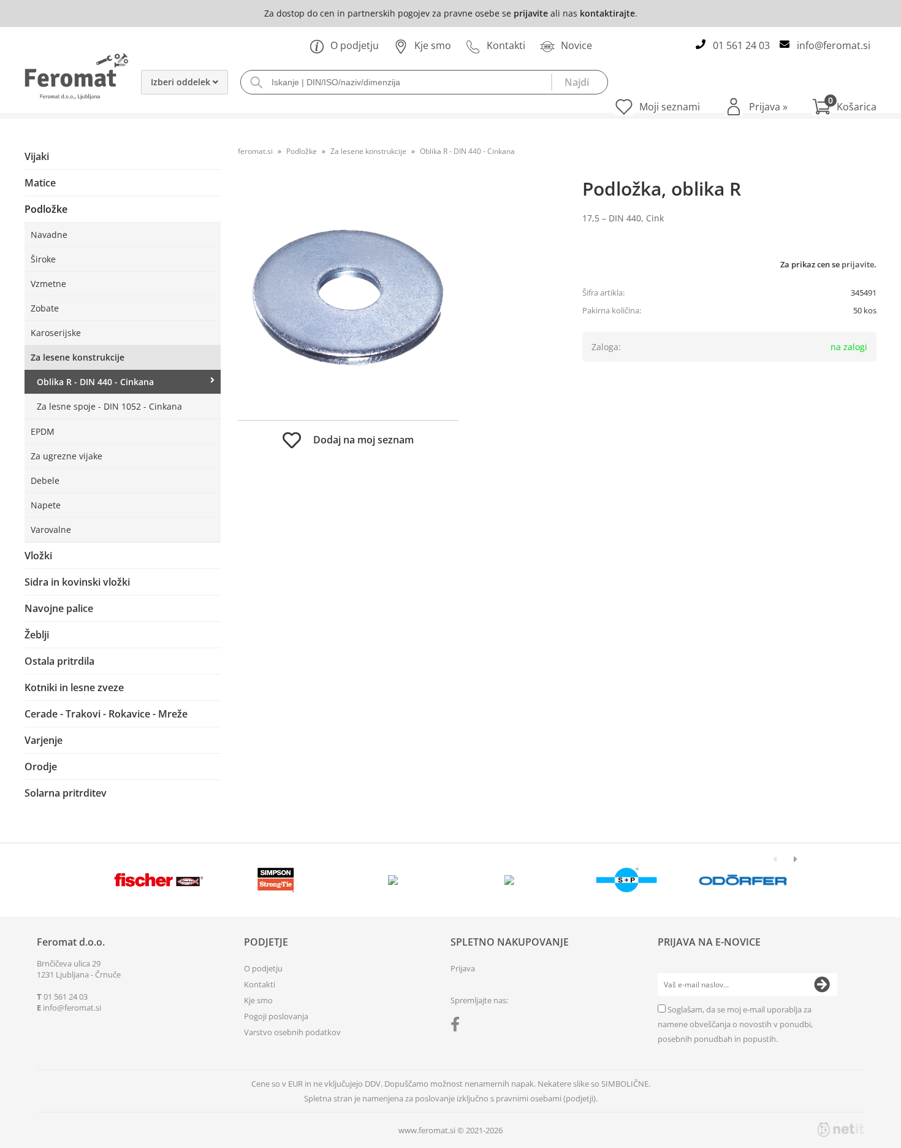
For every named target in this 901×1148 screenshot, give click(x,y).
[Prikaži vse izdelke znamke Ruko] (392, 880)
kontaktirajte (607, 13)
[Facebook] (458, 1026)
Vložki (38, 555)
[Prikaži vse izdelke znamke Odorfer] (743, 880)
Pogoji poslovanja (276, 1016)
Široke (43, 259)
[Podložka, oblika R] (348, 297)
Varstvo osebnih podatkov (292, 1032)
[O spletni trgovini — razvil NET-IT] (841, 1129)
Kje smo (432, 45)
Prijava (768, 106)
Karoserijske (56, 333)
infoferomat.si (833, 45)
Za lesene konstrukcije (77, 357)
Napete (46, 505)
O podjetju (354, 45)
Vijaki (37, 156)
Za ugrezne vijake (66, 456)
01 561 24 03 (741, 45)
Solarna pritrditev (66, 793)
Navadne (49, 234)
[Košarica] (844, 106)
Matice (40, 182)
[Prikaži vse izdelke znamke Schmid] (509, 880)
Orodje (41, 766)
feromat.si (255, 151)
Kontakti (506, 45)
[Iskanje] (579, 82)
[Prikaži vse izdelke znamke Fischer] (159, 880)
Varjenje (44, 740)
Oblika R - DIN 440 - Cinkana (95, 382)
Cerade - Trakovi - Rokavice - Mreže (106, 714)
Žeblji (37, 634)
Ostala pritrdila (59, 661)
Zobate (45, 308)
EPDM (43, 431)
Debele (45, 480)
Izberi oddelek (182, 82)
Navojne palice (59, 608)
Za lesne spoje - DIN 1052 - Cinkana (109, 406)
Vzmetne (48, 283)
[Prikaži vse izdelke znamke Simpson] (275, 880)
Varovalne (51, 529)
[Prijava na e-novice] (822, 985)
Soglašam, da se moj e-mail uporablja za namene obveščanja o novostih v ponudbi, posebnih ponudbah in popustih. (735, 1024)
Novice (576, 45)
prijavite (531, 13)
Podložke (46, 209)
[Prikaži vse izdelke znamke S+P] (626, 880)
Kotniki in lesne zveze (74, 687)
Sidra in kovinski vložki (77, 582)
